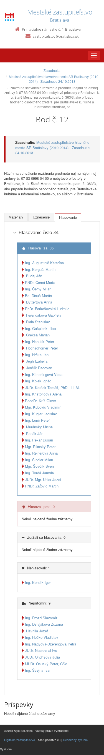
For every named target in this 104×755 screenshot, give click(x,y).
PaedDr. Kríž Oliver (40, 400)
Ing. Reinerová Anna (41, 453)
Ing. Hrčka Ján (37, 354)
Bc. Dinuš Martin (38, 295)
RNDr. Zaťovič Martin (42, 486)
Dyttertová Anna (38, 302)
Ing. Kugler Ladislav (41, 413)
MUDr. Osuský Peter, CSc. (46, 663)
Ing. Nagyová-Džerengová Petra (50, 644)
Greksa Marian (37, 335)
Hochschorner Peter (41, 348)
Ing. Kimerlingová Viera (43, 374)
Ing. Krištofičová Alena (43, 394)
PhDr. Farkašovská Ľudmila (47, 308)
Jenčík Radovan (38, 367)
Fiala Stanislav (37, 321)
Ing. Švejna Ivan (38, 670)
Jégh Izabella (36, 361)
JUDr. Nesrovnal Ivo (41, 650)
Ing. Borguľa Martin (40, 269)
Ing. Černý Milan (38, 289)
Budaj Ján (33, 275)
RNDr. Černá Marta (40, 282)
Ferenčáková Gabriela (43, 315)
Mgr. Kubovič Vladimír (42, 407)
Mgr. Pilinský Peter (40, 446)
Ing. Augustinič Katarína (44, 262)
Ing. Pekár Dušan (39, 440)
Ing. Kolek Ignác (38, 380)
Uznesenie (41, 217)
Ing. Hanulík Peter (39, 341)
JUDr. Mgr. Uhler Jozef (43, 479)
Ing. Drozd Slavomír (41, 617)
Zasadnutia (52, 70)
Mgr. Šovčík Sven (39, 466)
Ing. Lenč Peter (37, 420)
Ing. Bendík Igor (38, 582)
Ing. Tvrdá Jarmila (39, 472)
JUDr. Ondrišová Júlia (42, 657)
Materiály (16, 217)
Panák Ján (34, 433)
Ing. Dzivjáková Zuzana (44, 624)
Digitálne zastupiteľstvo (19, 739)
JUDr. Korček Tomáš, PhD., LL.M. (52, 387)
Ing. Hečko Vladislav (41, 637)
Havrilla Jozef (36, 630)
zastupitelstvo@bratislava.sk (55, 36)
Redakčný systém (75, 739)
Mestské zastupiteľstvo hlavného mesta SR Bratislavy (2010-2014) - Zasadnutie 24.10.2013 (54, 79)
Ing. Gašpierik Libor (40, 328)
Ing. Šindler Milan (39, 459)
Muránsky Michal (39, 426)
